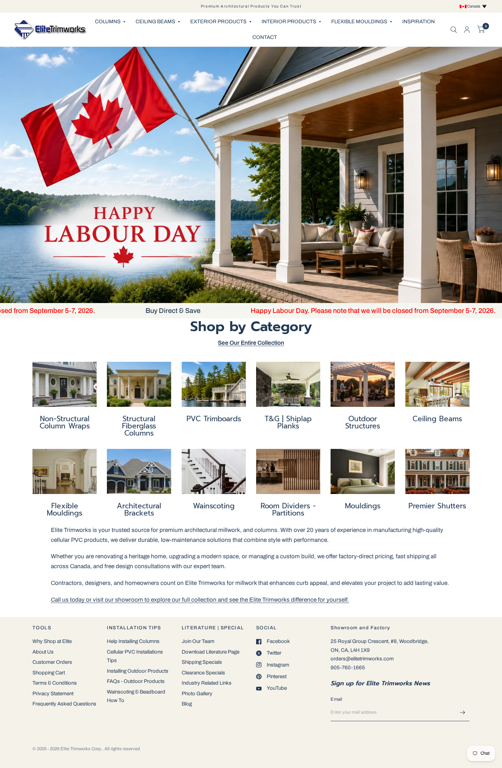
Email (336, 699)
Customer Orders (52, 662)
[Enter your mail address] (463, 712)
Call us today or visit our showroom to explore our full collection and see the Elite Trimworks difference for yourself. (200, 599)
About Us (43, 652)
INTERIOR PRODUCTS (289, 21)
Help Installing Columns (133, 641)
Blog (187, 704)
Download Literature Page (210, 652)
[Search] (453, 29)
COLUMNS (108, 21)
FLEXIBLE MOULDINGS (359, 21)
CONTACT (264, 37)
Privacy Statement (52, 693)
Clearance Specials (203, 672)
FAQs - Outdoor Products (136, 681)
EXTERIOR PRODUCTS (218, 21)
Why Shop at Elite (52, 641)
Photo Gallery (197, 693)
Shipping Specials (202, 662)
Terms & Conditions (54, 683)
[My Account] (467, 29)
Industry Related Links (207, 683)
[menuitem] (110, 22)
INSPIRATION (418, 21)
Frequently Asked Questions (64, 704)
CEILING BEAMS (155, 21)
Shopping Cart (48, 672)
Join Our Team (198, 641)
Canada (474, 6)
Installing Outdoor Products (137, 671)
